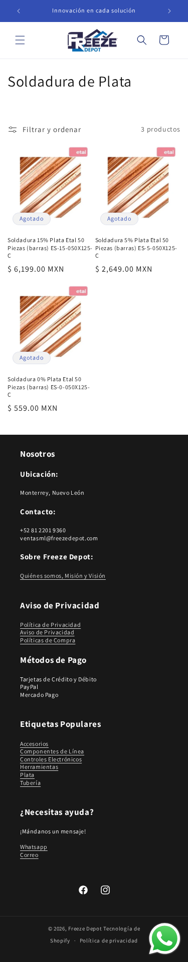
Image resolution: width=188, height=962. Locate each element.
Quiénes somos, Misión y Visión (63, 575)
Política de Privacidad (50, 624)
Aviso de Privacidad (47, 632)
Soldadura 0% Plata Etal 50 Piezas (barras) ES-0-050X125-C (49, 386)
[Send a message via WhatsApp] (164, 938)
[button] (20, 40)
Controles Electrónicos (51, 759)
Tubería (30, 782)
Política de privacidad (109, 940)
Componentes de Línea (52, 751)
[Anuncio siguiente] (169, 11)
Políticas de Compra (47, 640)
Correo (29, 854)
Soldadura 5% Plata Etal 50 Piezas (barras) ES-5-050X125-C (136, 247)
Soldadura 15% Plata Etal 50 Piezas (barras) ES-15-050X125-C (50, 247)
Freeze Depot (85, 928)
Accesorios (34, 743)
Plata (27, 774)
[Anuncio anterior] (19, 11)
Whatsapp (34, 846)
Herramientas (39, 766)
